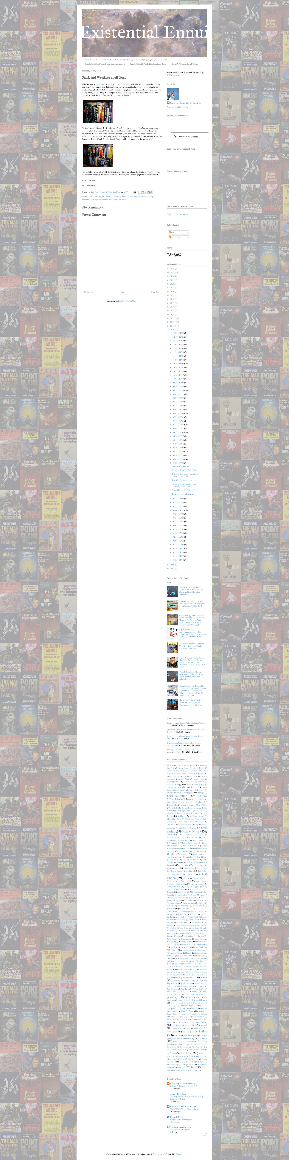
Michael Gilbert (175, 966)
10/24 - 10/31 (178, 367)
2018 (172, 299)
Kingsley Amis (187, 941)
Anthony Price (173, 781)
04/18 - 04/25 (178, 502)
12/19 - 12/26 (178, 336)
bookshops (177, 799)
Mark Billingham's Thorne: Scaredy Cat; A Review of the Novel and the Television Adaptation (191, 675)
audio (188, 784)
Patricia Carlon (190, 981)
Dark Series (200, 835)
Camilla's (195, 813)
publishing (172, 997)
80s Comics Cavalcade (185, 765)
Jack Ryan (193, 914)
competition (171, 824)
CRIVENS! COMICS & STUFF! (183, 1106)
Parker (93, 199)
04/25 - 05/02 (178, 498)
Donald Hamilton (198, 854)
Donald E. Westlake (121, 196)
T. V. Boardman (190, 1041)
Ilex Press (171, 908)
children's (181, 816)
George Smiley (173, 886)
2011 (172, 325)
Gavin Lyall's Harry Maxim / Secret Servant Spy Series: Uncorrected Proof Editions (190, 702)
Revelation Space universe (194, 1003)
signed (204, 1024)
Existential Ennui (91, 60)
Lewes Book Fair (200, 947)
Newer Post (88, 291)
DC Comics (198, 840)
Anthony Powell (198, 779)
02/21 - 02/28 (178, 533)
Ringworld (203, 1006)
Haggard (179, 900)
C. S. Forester (199, 810)
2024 (172, 276)
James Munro (181, 920)
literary (174, 949)
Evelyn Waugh (176, 871)
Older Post (155, 291)
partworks (177, 981)
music (195, 969)
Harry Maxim (174, 903)
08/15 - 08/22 (178, 405)
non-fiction (177, 974)
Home (122, 291)
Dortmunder (187, 857)
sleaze (189, 1028)
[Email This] (139, 192)
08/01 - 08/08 (178, 413)
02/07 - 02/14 (178, 540)
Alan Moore (181, 773)
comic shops (183, 822)
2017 (172, 303)
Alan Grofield (191, 770)
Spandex (186, 1032)
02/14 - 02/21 (178, 536)
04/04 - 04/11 (178, 510)
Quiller (187, 997)
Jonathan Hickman (174, 936)
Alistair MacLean (173, 776)
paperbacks (188, 977)
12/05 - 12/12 (178, 344)
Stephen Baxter (174, 1038)
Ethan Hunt (188, 868)
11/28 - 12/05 (178, 348)
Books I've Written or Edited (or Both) (185, 64)
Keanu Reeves (200, 939)
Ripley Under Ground (189, 1008)
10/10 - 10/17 (178, 375)
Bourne (190, 799)
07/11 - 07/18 (178, 424)
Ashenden (200, 781)
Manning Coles (202, 950)
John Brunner (184, 928)
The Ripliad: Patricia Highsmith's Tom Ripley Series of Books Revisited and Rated (193, 646)
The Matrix (184, 1047)
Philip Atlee (185, 992)
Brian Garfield (172, 802)
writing (191, 1070)
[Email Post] (134, 192)
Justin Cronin (172, 939)
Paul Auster (187, 983)
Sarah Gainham (182, 1022)
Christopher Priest (192, 819)
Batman (194, 787)
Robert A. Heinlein (189, 1014)
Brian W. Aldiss (186, 802)
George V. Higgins (192, 886)
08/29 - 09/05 (178, 398)
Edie (179, 862)
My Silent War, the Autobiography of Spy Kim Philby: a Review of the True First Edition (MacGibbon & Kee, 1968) (193, 634)
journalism (188, 936)
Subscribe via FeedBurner (177, 214)
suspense (203, 1038)
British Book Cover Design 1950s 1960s (187, 804)
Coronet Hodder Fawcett (186, 828)
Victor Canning (172, 1064)
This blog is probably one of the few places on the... (185, 475)
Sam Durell (197, 1019)
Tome (183, 1059)
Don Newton (201, 851)
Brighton (199, 802)
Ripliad (201, 1011)
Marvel (170, 958)
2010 (172, 329)
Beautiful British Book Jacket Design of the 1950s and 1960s (105, 64)
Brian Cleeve (200, 799)
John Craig (195, 928)
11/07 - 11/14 (178, 359)
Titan (201, 1053)
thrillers (186, 1053)
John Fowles (183, 931)
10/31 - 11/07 (178, 363)
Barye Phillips (182, 787)
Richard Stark (102, 199)
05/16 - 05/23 (178, 455)
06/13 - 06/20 (178, 440)
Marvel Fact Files (186, 961)
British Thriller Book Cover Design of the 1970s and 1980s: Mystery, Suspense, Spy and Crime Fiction (136, 60)
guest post (193, 897)
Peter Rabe (171, 991)
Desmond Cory (183, 848)
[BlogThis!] (142, 192)
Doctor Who (187, 851)
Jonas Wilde (200, 933)
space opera (172, 1031)
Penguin (201, 986)
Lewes (184, 946)
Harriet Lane (189, 900)
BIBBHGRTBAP (173, 792)
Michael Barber (172, 964)
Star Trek (177, 1035)
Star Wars (204, 1036)
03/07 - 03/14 (178, 525)
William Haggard (180, 1070)
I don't (169, 582)
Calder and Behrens (174, 813)
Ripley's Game (187, 1011)
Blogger (179, 1154)
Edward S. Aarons (191, 862)
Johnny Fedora (185, 933)
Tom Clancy (171, 1056)
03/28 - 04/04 (178, 514)
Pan (205, 974)
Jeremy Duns (181, 922)
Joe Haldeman (202, 925)
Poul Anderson (197, 994)
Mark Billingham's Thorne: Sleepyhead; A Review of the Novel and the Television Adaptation (191, 591)
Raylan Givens (183, 1000)
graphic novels (183, 892)
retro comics (175, 1003)
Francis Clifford (198, 878)
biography (188, 792)
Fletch (143, 196)
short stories (190, 1025)
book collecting (95, 196)
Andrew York (184, 779)
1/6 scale (170, 765)
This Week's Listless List (182, 480)
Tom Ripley (194, 1056)
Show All (205, 1135)
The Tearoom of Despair (180, 1127)
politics (195, 991)
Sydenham (176, 1041)
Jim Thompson (197, 922)
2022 (172, 283)
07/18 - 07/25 (178, 420)
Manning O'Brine (175, 953)
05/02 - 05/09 (178, 463)
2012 (172, 322)
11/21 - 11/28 (178, 352)
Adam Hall (197, 768)
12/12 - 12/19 (178, 340)
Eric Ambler (198, 865)
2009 (172, 564)
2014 (172, 314)
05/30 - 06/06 (178, 447)
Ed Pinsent (194, 860)
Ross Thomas (172, 1019)
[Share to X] (145, 192)
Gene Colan (200, 881)
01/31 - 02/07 (178, 544)
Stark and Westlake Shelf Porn (184, 470)
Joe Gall (191, 925)
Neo (197, 972)
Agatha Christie (173, 771)
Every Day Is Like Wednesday (183, 1083)
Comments (175, 237)
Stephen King (188, 1038)
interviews (186, 911)
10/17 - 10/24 (178, 371)
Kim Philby (171, 941)
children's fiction (196, 816)
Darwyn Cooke (173, 837)
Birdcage (201, 792)
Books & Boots (176, 1116)
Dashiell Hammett (191, 837)
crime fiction (107, 196)
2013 (172, 318)
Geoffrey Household (175, 883)
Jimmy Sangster (181, 925)
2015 (172, 310)
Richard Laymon (172, 1006)
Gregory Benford (181, 895)
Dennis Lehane (189, 845)
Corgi (196, 824)
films (189, 874)
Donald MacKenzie (173, 857)
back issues (170, 787)
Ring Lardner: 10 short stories (181, 1119)
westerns (180, 1067)
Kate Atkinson (185, 939)
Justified (201, 936)
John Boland (174, 928)
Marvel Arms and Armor (186, 958)
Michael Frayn (202, 964)
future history (172, 881)
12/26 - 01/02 (178, 333)
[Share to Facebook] (148, 192)
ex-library (189, 870)
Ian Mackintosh (198, 906)
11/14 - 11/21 (178, 355)
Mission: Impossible (183, 969)
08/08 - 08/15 (178, 409)
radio (197, 997)
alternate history (191, 776)
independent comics (200, 909)
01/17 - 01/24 (178, 552)
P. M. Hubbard (193, 974)
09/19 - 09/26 (178, 386)
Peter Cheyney (172, 989)
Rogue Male (184, 1017)
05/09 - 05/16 (178, 459)
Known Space (202, 941)
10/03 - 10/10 (178, 378)
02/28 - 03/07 (178, 529)
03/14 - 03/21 (178, 521)
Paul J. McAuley (173, 986)
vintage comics (188, 1064)
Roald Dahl (171, 1014)
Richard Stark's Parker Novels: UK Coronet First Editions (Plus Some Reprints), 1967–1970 (192, 603)
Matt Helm (200, 961)
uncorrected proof (186, 1062)
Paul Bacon (199, 983)
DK (178, 851)
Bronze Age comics (183, 810)
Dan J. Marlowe (185, 835)
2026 (172, 268)
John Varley (171, 933)
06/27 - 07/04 (178, 432)
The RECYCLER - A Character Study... (184, 1109)
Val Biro (199, 1061)
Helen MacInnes (189, 903)
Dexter (172, 851)
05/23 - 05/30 (178, 451)
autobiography (199, 784)
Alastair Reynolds (196, 773)
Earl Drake (174, 860)
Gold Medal (180, 889)
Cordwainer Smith (185, 824)
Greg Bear (197, 892)
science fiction (200, 1022)
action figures (184, 768)
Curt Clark (171, 835)
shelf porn (100, 84)
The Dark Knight (192, 1044)
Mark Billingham (173, 955)
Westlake (122, 199)
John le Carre (197, 930)
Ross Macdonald (198, 1017)
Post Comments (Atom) (127, 300)
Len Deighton (201, 944)
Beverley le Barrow (195, 789)
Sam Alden (186, 1019)
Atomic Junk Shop (178, 1093)
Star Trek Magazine (191, 1035)
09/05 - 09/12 (178, 394)
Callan (186, 813)
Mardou (188, 953)
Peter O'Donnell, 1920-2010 (183, 490)
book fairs (202, 796)
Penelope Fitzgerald (188, 986)
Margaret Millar (199, 953)
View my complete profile (177, 106)
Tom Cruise (182, 1056)
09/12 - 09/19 (178, 390)
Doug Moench (202, 857)
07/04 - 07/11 (178, 428)
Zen (197, 1070)
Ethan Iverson (201, 868)
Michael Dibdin (187, 964)
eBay (184, 860)
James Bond (193, 916)
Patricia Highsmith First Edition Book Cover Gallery (148, 64)
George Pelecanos (195, 883)
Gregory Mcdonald (197, 895)
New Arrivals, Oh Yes (180, 466)
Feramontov (176, 874)
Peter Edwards (186, 989)
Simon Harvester (178, 1028)
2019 (172, 295)
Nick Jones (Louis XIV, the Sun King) (185, 102)
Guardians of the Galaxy (176, 897)
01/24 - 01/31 (178, 548)
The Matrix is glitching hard (180, 1129)
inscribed (173, 911)
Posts (173, 232)
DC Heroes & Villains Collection (182, 843)
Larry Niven (174, 944)
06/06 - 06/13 (178, 443)
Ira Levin (197, 911)
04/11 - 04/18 (178, 506)
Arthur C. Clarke (188, 782)
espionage (172, 867)
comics (196, 821)
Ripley (172, 1008)
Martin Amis (187, 955)
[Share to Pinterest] (151, 192)
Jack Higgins (181, 914)
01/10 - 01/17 (178, 556)
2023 (172, 280)
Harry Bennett (202, 900)
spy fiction (200, 1031)
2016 (172, 306)
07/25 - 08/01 (178, 417)
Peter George (199, 989)
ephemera (184, 865)
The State (195, 1047)
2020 (172, 291)
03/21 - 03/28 (178, 517)
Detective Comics (200, 848)
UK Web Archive (174, 75)
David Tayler (184, 840)
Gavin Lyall (186, 881)
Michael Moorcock (192, 966)
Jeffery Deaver (193, 919)
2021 (172, 287)
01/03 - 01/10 (178, 560)
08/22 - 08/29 (178, 401)
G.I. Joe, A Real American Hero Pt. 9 (183, 1086)
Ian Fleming (183, 905)
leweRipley (174, 947)
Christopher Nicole (174, 819)
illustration (184, 908)
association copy (174, 784)
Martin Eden (199, 955)
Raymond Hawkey (199, 1000)
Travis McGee (193, 1059)
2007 (172, 568)
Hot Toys (170, 906)
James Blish (180, 917)
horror (200, 903)
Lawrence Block (187, 944)
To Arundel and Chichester (183, 493)
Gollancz (192, 889)
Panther (174, 977)
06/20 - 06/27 (178, 436)
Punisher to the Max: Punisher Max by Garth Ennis (184, 485)
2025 (172, 272)
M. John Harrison (189, 950)
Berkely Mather (179, 790)
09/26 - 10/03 (178, 382)
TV (174, 1061)
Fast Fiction (202, 871)
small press (198, 1028)
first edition (135, 196)
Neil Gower (189, 972)
